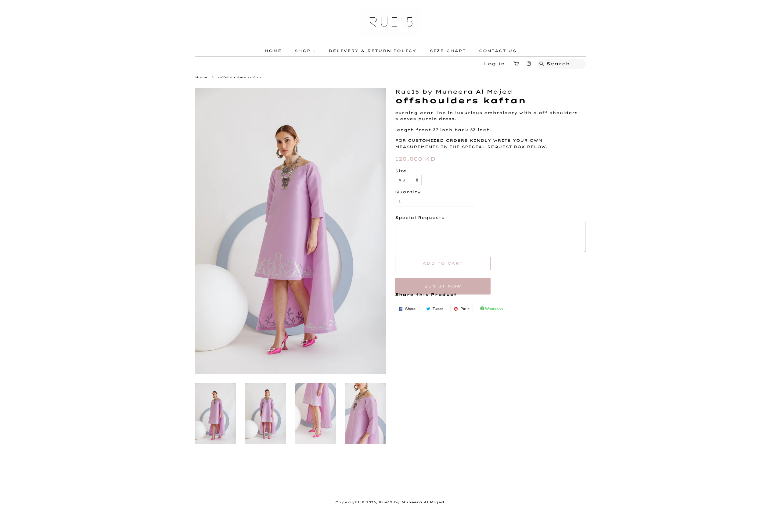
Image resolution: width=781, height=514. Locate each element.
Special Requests (419, 217)
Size (400, 171)
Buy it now (442, 286)
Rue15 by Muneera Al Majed (411, 502)
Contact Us (497, 50)
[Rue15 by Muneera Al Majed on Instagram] (529, 63)
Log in (494, 63)
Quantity (408, 192)
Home (273, 50)
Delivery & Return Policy (373, 50)
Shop (303, 50)
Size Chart (448, 50)
